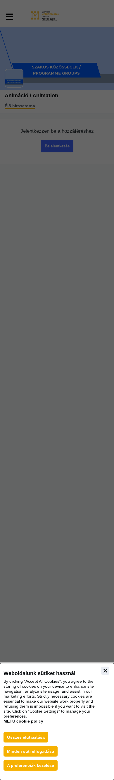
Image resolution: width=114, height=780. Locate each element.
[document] (57, 721)
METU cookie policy (23, 721)
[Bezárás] (105, 671)
